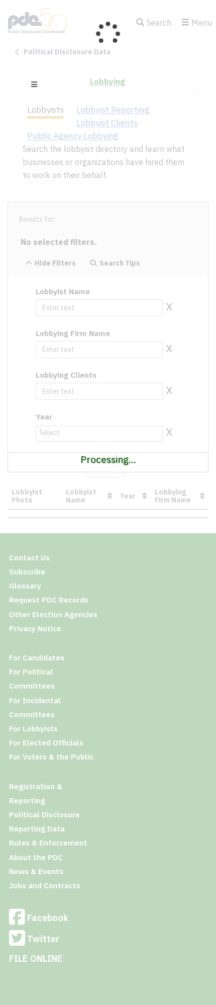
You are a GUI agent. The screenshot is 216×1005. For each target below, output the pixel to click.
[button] (34, 84)
